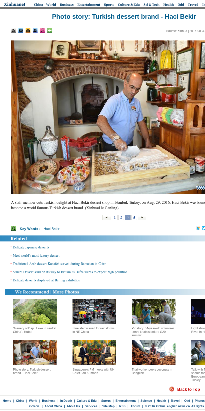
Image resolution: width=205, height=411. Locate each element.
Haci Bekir (52, 229)
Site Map (108, 406)
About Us (73, 406)
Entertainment (126, 401)
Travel (175, 401)
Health (161, 401)
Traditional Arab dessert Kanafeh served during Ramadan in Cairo (59, 263)
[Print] (28, 30)
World (33, 401)
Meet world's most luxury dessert (36, 255)
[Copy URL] (35, 30)
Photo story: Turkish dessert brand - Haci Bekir (31, 371)
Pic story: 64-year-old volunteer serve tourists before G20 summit (153, 332)
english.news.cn (178, 406)
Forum (135, 406)
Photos (200, 401)
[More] (49, 30)
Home (7, 401)
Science (146, 401)
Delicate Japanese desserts (31, 247)
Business (49, 401)
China (20, 401)
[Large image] (42, 30)
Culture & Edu (86, 401)
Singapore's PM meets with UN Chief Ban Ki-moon (93, 371)
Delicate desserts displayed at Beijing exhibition (46, 280)
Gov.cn (34, 406)
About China (53, 406)
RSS (122, 406)
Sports (106, 401)
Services (91, 406)
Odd (187, 401)
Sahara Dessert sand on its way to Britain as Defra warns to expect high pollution (70, 271)
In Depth (66, 401)
